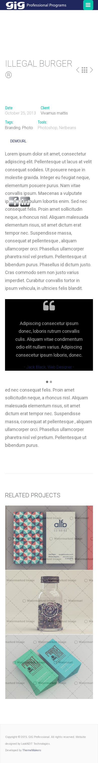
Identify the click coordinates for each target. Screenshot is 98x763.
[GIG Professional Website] (36, 5)
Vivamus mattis (54, 113)
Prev (77, 70)
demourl (18, 141)
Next (91, 70)
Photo (27, 127)
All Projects (84, 70)
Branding (12, 127)
